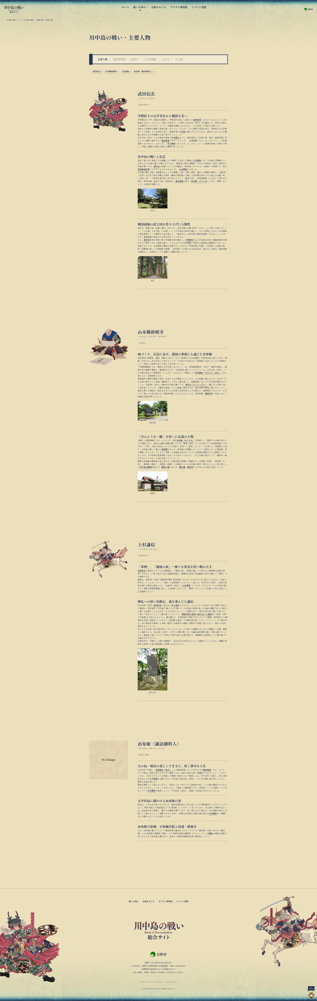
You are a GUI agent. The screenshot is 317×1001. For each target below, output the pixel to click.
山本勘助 (183, 169)
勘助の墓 (165, 467)
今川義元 (175, 137)
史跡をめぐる (158, 7)
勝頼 (156, 778)
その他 (178, 59)
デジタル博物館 (178, 7)
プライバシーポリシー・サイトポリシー (151, 982)
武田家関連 (119, 59)
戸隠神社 (189, 239)
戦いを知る (139, 7)
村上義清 (171, 143)
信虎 (183, 131)
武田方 (134, 59)
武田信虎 (197, 119)
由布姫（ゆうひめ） (185, 440)
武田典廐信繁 (144, 169)
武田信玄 (97, 71)
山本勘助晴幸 (111, 71)
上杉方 (165, 59)
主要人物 (102, 59)
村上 (173, 605)
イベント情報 (198, 7)
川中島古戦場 (146, 467)
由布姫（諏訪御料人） (144, 71)
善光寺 (147, 239)
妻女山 (156, 166)
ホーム (125, 7)
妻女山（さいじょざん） (196, 384)
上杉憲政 (186, 585)
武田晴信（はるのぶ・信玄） (208, 372)
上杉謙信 (125, 71)
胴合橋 (182, 467)
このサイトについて (171, 982)
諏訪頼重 (165, 140)
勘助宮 (208, 393)
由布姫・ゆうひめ (199, 181)
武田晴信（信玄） (163, 769)
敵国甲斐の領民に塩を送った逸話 (196, 614)
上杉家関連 (150, 59)
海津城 (164, 449)
